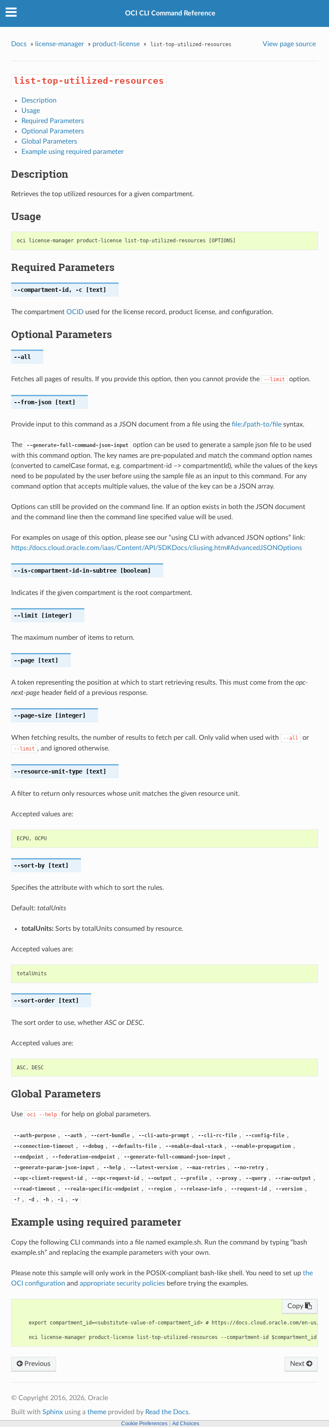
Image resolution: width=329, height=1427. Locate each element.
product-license (116, 44)
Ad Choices (185, 1424)
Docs (19, 44)
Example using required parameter (72, 151)
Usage (30, 110)
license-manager (59, 44)
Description (39, 100)
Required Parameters (52, 121)
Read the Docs (166, 1412)
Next (298, 1363)
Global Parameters (49, 141)
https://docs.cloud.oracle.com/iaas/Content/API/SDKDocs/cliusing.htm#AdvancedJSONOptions (156, 547)
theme (96, 1412)
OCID (75, 312)
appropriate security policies (122, 1283)
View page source (289, 44)
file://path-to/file (256, 424)
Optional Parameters (52, 131)
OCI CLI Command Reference (170, 13)
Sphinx (52, 1412)
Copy (296, 1306)
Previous (37, 1363)
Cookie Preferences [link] (144, 1424)
